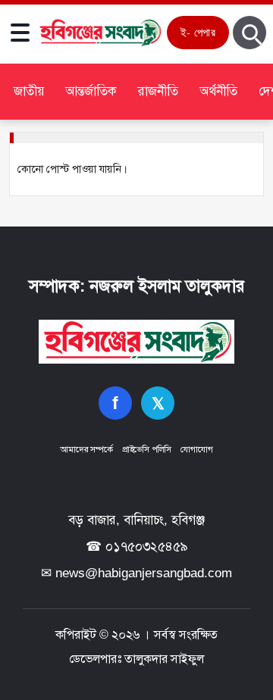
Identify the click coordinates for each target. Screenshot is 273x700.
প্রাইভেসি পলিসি (146, 449)
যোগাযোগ (196, 449)
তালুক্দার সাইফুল (164, 658)
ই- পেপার (197, 31)
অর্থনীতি (218, 91)
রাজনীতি (158, 91)
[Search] (249, 32)
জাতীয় (29, 91)
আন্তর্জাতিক (91, 91)
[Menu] (20, 32)
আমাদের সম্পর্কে (86, 449)
